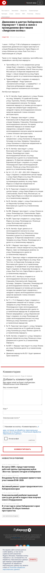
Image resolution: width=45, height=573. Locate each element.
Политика (30, 14)
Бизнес (18, 14)
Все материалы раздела (10, 516)
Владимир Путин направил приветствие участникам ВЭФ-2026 (21, 479)
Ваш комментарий (10, 387)
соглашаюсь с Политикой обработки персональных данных (22, 433)
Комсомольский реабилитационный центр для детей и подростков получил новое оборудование (21, 497)
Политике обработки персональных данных (14, 568)
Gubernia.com (16, 537)
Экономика (14, 10)
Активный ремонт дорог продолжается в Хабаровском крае (22, 487)
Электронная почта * (11, 418)
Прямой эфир (31, 3)
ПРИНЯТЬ (33, 559)
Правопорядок (33, 10)
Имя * (5, 409)
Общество (23, 10)
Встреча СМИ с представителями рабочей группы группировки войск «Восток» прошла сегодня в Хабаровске (21, 469)
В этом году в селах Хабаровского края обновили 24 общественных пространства (21, 508)
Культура (4, 14)
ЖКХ (23, 14)
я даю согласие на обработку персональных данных (21, 429)
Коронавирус (6, 17)
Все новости (5, 10)
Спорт (11, 14)
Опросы (37, 14)
